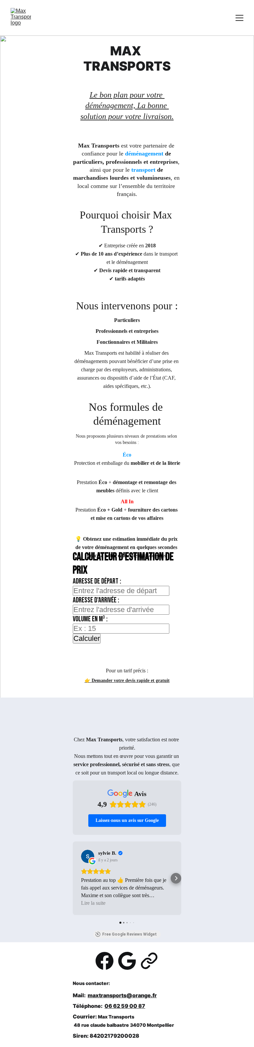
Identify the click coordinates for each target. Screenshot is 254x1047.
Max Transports (116, 1016)
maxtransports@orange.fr (122, 995)
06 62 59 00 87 (125, 1006)
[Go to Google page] (127, 961)
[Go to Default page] (149, 961)
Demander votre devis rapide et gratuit (131, 680)
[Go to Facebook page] (104, 961)
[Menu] (239, 18)
